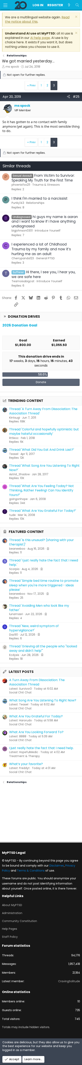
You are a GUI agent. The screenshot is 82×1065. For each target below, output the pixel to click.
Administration (12, 913)
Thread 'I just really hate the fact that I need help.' (43, 562)
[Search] (77, 5)
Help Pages (9, 929)
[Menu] (5, 5)
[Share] (68, 97)
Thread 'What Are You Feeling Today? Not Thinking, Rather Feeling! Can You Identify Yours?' (41, 490)
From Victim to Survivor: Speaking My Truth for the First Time (43, 178)
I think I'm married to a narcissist (39, 198)
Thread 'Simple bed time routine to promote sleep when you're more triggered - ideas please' (43, 585)
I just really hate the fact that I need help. (41, 748)
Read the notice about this (37, 19)
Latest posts (21, 671)
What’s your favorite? (26, 764)
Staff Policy (10, 937)
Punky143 (18, 203)
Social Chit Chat (20, 692)
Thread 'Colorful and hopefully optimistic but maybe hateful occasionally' (44, 431)
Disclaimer (56, 866)
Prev (33, 85)
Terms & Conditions (31, 871)
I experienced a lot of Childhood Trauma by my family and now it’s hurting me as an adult (41, 249)
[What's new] (69, 5)
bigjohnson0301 (22, 231)
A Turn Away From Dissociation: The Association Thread (37, 682)
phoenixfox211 (21, 185)
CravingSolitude (69, 981)
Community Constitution (19, 921)
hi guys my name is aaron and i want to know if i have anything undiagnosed (45, 221)
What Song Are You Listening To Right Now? (42, 700)
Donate (41, 382)
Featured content (26, 531)
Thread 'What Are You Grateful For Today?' (42, 510)
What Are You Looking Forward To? (36, 732)
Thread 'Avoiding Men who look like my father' (39, 607)
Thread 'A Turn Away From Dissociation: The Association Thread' (43, 411)
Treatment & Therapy (24, 756)
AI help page (40, 38)
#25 (76, 96)
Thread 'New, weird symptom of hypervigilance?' (34, 628)
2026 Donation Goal (19, 325)
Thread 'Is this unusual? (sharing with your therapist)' (41, 542)
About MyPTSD (12, 905)
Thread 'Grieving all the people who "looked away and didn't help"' (43, 648)
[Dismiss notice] (75, 17)
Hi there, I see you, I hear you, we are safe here (43, 274)
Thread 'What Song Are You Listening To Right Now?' (44, 467)
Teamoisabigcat (23, 281)
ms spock (12, 67)
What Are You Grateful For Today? (36, 716)
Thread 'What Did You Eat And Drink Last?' (41, 449)
